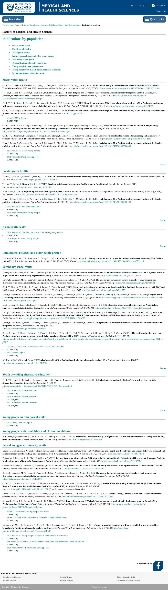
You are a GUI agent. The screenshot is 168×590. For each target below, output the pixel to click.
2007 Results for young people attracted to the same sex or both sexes (37, 535)
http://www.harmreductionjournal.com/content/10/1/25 (27, 187)
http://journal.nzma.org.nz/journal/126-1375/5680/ (34, 179)
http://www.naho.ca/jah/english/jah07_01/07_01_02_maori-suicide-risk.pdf (36, 131)
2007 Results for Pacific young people (24, 206)
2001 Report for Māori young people (23, 157)
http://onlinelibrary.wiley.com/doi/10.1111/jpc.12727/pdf (87, 496)
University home (7, 25)
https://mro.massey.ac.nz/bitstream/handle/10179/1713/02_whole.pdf (46, 194)
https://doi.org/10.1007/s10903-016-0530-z (84, 468)
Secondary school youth (23, 59)
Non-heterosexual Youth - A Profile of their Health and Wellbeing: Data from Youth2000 (45, 541)
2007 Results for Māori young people (23, 150)
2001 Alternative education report (22, 396)
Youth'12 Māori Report (17, 118)
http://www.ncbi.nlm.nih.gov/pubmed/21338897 (24, 328)
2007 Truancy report (16, 352)
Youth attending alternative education (29, 63)
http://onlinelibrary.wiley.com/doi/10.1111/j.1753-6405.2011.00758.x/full (111, 261)
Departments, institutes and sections (128, 580)
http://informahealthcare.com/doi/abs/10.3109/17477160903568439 (100, 146)
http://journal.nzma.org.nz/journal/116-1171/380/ (24, 363)
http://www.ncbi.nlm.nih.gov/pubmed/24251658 (103, 290)
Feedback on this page (99, 587)
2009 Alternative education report (22, 390)
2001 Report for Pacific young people (23, 212)
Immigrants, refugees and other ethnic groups (33, 56)
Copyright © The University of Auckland (15, 587)
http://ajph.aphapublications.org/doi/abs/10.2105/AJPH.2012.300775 (53, 318)
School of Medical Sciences (12, 577)
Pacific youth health (21, 49)
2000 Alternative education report (22, 402)
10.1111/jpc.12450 (74, 113)
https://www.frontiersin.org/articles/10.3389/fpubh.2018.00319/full (130, 88)
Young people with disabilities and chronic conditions (36, 69)
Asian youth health (21, 52)
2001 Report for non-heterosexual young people (28, 547)
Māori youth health (21, 45)
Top (161, 164)
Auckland (145, 6)
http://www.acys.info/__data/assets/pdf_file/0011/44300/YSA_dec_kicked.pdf (37, 386)
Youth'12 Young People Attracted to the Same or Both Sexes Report (36, 517)
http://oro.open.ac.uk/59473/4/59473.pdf (126, 454)
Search (160, 11)
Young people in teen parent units (27, 66)
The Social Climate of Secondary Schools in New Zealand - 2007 (35, 346)
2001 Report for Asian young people (23, 238)
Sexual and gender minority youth (28, 73)
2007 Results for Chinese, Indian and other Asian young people (35, 232)
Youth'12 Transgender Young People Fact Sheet (28, 511)
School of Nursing (66, 577)
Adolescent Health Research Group (52, 25)
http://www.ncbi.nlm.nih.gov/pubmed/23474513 (131, 106)
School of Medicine (9, 580)
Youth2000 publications (73, 25)
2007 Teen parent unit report (19, 422)
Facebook (158, 566)
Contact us (161, 6)
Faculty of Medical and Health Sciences (27, 25)
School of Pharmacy (66, 580)
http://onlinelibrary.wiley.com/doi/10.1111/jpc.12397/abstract (123, 308)
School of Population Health (126, 577)
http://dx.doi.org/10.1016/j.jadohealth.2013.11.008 (25, 489)
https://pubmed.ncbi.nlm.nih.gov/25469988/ (136, 283)
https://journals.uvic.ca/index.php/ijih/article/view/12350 (125, 138)
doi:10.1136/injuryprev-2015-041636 (85, 439)
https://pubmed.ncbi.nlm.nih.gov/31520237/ (121, 275)
